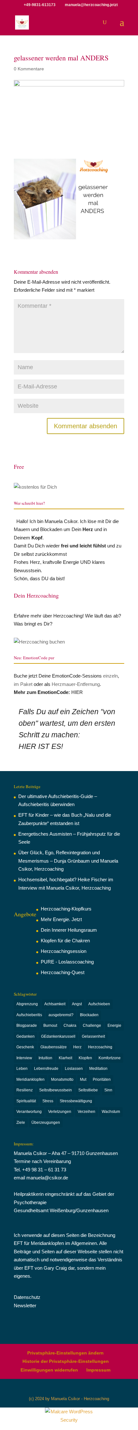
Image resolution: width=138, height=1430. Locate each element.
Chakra (70, 1025)
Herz (77, 1047)
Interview (24, 1058)
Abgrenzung (27, 1004)
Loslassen (74, 1068)
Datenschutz (27, 1297)
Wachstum (111, 1111)
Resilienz (24, 1090)
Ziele (20, 1122)
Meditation (98, 1068)
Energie (114, 1025)
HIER (77, 692)
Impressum (98, 1369)
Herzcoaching (100, 1047)
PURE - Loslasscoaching (67, 961)
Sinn (108, 1090)
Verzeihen (86, 1111)
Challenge (92, 1025)
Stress (47, 1101)
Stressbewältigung (76, 1101)
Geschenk (25, 1047)
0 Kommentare (29, 68)
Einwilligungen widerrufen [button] (49, 1369)
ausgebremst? (60, 1015)
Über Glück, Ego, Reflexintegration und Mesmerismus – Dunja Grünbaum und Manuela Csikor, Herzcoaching (68, 861)
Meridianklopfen (30, 1079)
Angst (77, 1004)
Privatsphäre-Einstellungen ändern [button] (65, 1352)
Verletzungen (59, 1111)
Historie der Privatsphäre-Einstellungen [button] (65, 1361)
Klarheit (65, 1058)
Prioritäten (102, 1079)
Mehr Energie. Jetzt (61, 919)
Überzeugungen (45, 1122)
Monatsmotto (62, 1079)
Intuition (45, 1058)
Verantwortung (29, 1111)
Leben (22, 1068)
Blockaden (89, 1015)
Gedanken (25, 1036)
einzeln (110, 676)
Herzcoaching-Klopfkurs (66, 908)
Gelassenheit (93, 1036)
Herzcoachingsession (63, 951)
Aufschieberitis (29, 1015)
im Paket (23, 684)
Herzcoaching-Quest (62, 972)
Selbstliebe (88, 1090)
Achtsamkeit (54, 1004)
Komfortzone (110, 1058)
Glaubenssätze (53, 1047)
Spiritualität (26, 1101)
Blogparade (26, 1025)
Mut (83, 1079)
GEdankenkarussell (58, 1036)
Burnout (50, 1025)
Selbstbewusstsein (55, 1090)
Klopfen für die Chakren (65, 940)
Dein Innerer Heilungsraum (69, 930)
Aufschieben (99, 1004)
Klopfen (85, 1058)
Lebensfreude (46, 1068)
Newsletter (25, 1305)
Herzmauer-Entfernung (76, 684)
